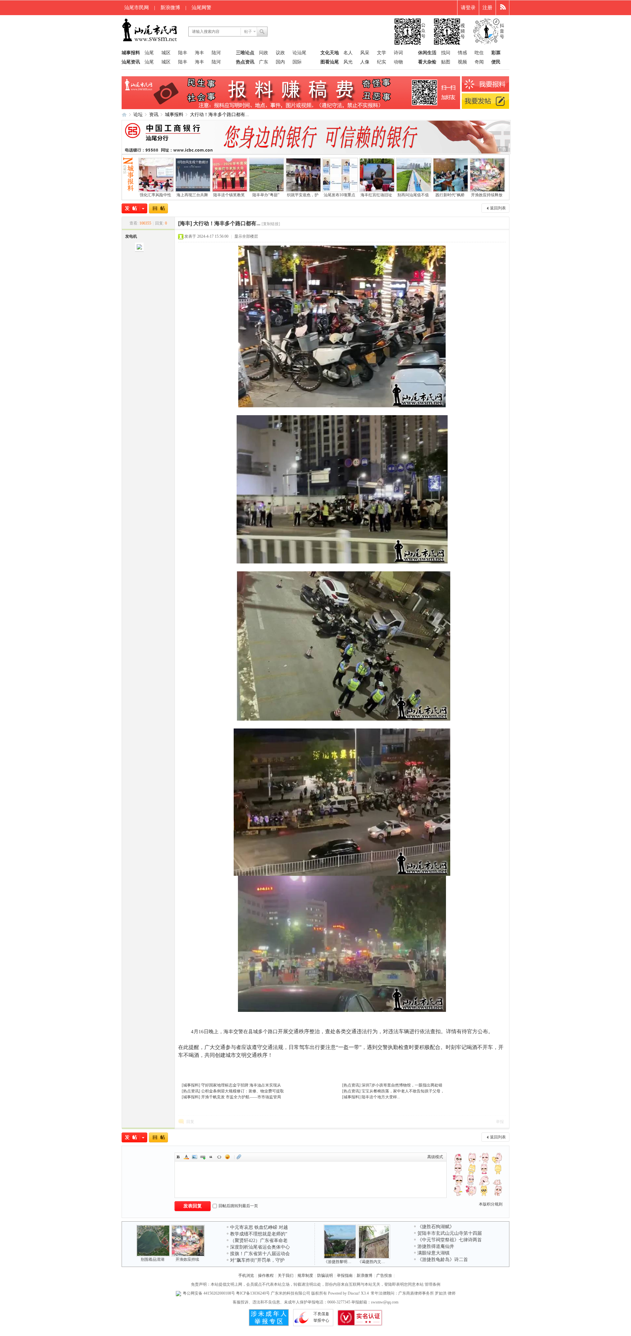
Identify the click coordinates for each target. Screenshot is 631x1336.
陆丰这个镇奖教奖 (229, 195)
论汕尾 (299, 52)
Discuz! (354, 1293)
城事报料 (174, 114)
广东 (263, 62)
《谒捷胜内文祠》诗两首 (379, 1261)
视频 (462, 62)
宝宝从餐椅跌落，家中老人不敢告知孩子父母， (403, 1091)
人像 (364, 62)
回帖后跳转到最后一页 (238, 1206)
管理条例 (432, 1284)
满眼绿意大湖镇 (433, 1253)
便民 (496, 62)
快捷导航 (502, 7)
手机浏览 (246, 1275)
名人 (348, 52)
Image (194, 1157)
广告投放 (384, 1275)
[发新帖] (134, 208)
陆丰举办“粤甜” (265, 195)
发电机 (131, 236)
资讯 (153, 114)
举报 (500, 1121)
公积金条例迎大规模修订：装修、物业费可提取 (242, 1091)
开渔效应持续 (187, 1259)
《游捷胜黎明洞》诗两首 (345, 1261)
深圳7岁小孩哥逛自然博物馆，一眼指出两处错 (402, 1085)
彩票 (496, 52)
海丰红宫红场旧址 (376, 195)
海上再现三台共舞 (192, 195)
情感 (462, 52)
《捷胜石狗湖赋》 (435, 1226)
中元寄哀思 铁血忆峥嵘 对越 (259, 1227)
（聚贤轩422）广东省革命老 (259, 1240)
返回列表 (498, 208)
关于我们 (285, 1275)
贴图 (445, 62)
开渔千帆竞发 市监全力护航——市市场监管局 (241, 1097)
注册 (487, 7)
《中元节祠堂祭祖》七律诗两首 (449, 1239)
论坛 (138, 114)
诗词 (398, 52)
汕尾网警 (201, 7)
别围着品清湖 (152, 1259)
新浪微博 (170, 7)
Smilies (227, 1157)
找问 (445, 52)
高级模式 (435, 1157)
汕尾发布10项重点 (339, 195)
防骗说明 (325, 1275)
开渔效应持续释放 (486, 195)
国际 (297, 62)
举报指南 (345, 1275)
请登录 (468, 7)
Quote (211, 1157)
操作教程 (266, 1275)
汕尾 (149, 52)
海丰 (199, 52)
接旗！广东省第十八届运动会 (260, 1253)
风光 (348, 62)
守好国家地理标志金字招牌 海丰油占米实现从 (241, 1085)
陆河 (216, 52)
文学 (381, 52)
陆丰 (182, 52)
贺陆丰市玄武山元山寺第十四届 (449, 1233)
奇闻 (479, 62)
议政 (280, 52)
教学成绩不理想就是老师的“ (258, 1233)
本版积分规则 (490, 1204)
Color (186, 1157)
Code (219, 1157)
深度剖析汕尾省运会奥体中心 (260, 1247)
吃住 (479, 52)
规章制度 (305, 1275)
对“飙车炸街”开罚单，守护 (257, 1260)
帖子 (248, 31)
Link (202, 1157)
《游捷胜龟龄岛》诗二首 (442, 1259)
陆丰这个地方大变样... (381, 1097)
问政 (263, 52)
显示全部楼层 (246, 236)
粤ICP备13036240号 (253, 1293)
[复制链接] (271, 224)
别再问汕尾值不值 (413, 195)
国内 (280, 62)
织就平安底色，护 (302, 195)
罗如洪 (441, 1293)
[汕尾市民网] (150, 40)
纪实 (381, 62)
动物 (398, 62)
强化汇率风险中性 (155, 195)
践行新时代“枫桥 (450, 195)
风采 (364, 52)
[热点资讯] (191, 1091)
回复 (190, 1121)
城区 (166, 52)
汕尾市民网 (136, 7)
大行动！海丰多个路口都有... (219, 114)
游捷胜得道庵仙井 (435, 1246)
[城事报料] (191, 1085)
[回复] (158, 208)
